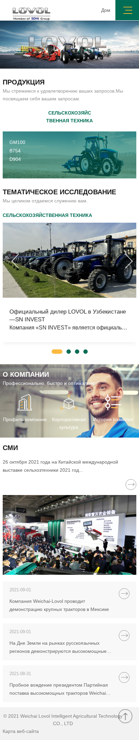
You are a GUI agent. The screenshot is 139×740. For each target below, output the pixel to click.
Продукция (24, 82)
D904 (15, 159)
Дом (105, 10)
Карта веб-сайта (21, 731)
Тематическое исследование (59, 192)
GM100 (17, 142)
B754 (15, 150)
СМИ (10, 447)
